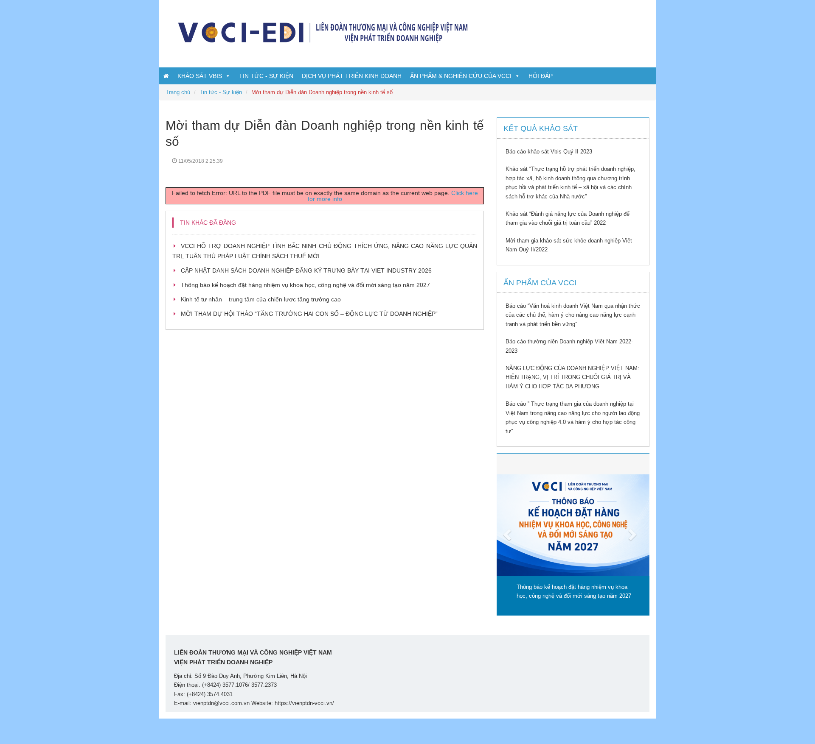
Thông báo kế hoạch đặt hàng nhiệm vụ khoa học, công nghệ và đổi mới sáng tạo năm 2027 (305, 284)
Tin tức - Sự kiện (266, 75)
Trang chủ (178, 92)
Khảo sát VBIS (199, 75)
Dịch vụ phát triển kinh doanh (352, 75)
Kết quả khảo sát (540, 128)
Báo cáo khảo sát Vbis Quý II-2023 (549, 151)
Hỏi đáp (540, 75)
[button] (508, 534)
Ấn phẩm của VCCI (539, 283)
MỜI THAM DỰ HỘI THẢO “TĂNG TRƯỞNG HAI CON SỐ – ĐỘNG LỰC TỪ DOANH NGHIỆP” (309, 313)
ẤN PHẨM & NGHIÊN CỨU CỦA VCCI (460, 75)
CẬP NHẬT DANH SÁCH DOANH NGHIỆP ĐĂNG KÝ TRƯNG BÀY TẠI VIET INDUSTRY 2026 (306, 270)
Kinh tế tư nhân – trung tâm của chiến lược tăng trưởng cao (261, 299)
